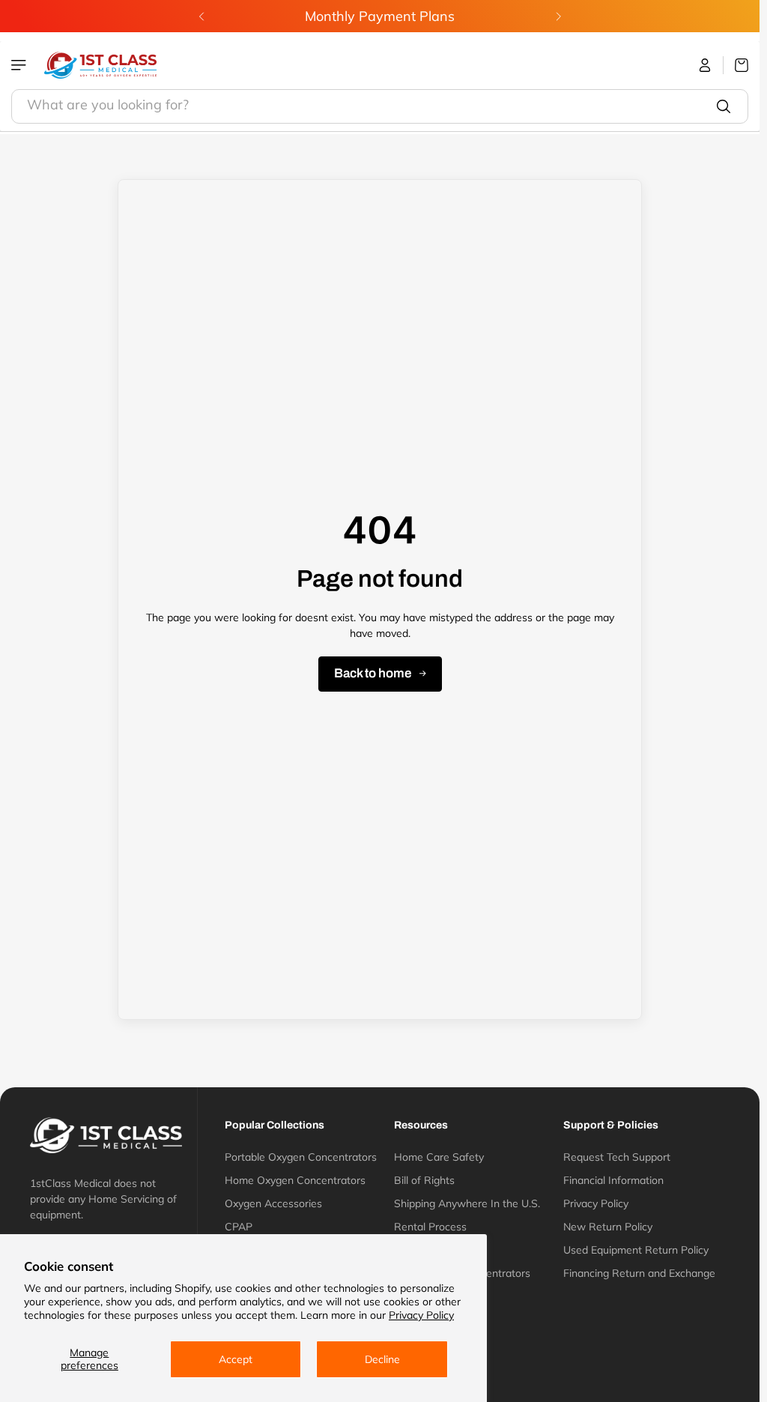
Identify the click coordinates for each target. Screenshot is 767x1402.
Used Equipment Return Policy (636, 1250)
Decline (382, 1359)
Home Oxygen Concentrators (295, 1180)
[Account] (705, 65)
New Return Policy (607, 1226)
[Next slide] (558, 16)
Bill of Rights (424, 1180)
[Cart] (736, 65)
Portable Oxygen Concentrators (301, 1157)
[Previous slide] (201, 16)
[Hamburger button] (20, 65)
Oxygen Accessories (273, 1203)
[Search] (724, 106)
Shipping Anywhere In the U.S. (467, 1203)
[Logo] (100, 65)
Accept (235, 1359)
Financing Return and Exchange (639, 1273)
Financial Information (613, 1180)
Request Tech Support (616, 1157)
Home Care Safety (439, 1157)
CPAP (238, 1226)
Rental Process (430, 1226)
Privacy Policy (421, 1315)
